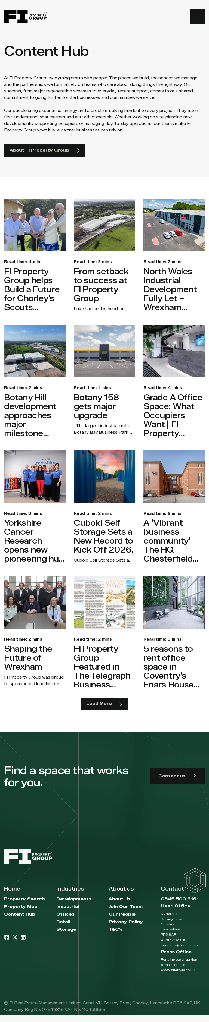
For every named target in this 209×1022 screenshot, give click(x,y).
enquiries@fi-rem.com (179, 945)
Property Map (20, 907)
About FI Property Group (39, 150)
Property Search (24, 899)
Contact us (172, 776)
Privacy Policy (126, 922)
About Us (120, 899)
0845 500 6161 (180, 899)
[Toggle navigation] (197, 16)
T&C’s (116, 930)
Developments (73, 899)
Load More (99, 703)
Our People (122, 914)
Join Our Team (126, 907)
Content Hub (19, 914)
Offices (65, 914)
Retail (63, 922)
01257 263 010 (173, 940)
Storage (66, 930)
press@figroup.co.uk (178, 970)
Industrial (67, 907)
